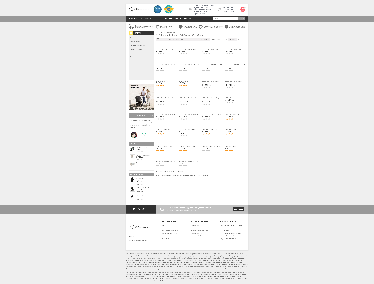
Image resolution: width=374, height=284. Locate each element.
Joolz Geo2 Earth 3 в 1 (232, 130)
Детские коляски (135, 42)
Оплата (148, 18)
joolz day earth (223, 257)
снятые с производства (145, 266)
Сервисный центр (135, 18)
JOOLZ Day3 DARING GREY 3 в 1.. (235, 65)
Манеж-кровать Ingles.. (143, 163)
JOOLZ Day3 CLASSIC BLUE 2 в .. (166, 65)
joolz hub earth (237, 257)
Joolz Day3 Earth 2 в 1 (163, 81)
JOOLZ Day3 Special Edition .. (188, 49)
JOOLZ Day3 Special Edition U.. (212, 115)
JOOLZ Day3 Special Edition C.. (235, 98)
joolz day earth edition (178, 259)
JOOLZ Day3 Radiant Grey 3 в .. (211, 99)
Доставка (157, 18)
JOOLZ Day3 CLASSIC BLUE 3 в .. (189, 65)
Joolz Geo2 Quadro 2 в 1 (164, 146)
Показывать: (233, 39)
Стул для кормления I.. (143, 155)
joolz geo (185, 257)
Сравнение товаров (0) (175, 39)
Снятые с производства (137, 45)
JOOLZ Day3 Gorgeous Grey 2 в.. (211, 82)
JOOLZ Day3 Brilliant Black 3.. (234, 49)
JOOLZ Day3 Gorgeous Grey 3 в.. (234, 82)
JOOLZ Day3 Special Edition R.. (189, 115)
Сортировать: (204, 39)
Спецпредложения (136, 49)
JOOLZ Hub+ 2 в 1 (141, 148)
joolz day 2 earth (146, 259)
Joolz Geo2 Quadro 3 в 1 (187, 146)
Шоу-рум (187, 18)
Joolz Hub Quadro (230, 146)
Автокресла (133, 57)
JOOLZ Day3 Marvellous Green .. (166, 99)
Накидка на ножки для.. (143, 188)
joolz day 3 (206, 257)
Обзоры (178, 18)
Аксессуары (134, 53)
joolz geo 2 (166, 259)
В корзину (139, 152)
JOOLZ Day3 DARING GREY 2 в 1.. (212, 65)
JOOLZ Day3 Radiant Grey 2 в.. (166, 49)
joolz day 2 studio (192, 259)
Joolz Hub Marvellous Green (211, 146)
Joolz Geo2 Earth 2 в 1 (209, 130)
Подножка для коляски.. (143, 195)
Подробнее (238, 209)
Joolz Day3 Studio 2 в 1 (232, 115)
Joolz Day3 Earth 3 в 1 (186, 81)
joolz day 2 (177, 257)
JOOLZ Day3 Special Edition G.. (166, 115)
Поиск (241, 19)
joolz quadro (136, 259)
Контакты (168, 18)
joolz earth (198, 257)
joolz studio (214, 257)
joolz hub (191, 257)
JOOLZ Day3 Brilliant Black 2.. (211, 49)
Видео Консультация (136, 38)
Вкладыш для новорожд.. (140, 179)
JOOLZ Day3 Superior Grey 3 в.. (188, 130)
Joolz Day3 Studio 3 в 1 (163, 130)
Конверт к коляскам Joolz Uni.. (166, 161)
